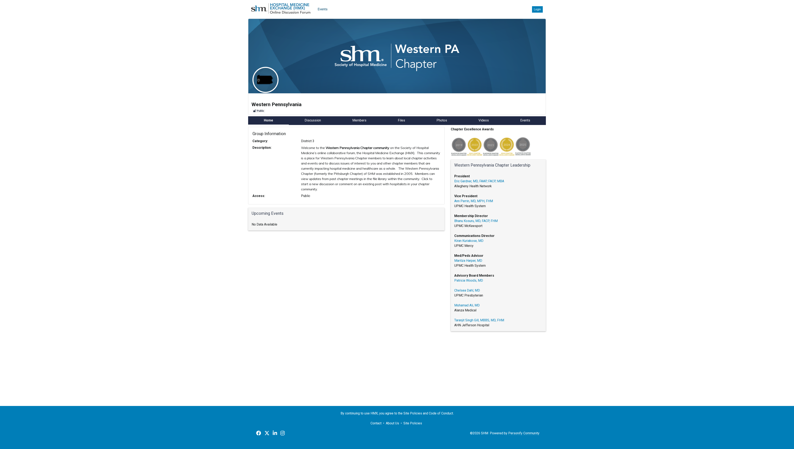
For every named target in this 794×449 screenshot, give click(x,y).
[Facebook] (259, 433)
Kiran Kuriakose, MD (468, 241)
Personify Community (523, 433)
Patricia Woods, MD (468, 280)
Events (323, 9)
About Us (392, 423)
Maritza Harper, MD (468, 261)
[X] (267, 433)
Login (537, 9)
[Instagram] (282, 433)
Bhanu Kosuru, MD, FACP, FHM (476, 221)
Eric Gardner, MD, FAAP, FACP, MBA (479, 181)
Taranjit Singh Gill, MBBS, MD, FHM (479, 320)
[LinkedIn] (275, 433)
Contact (376, 423)
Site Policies (412, 423)
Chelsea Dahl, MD (467, 290)
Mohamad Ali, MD (467, 305)
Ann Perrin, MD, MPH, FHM (473, 201)
